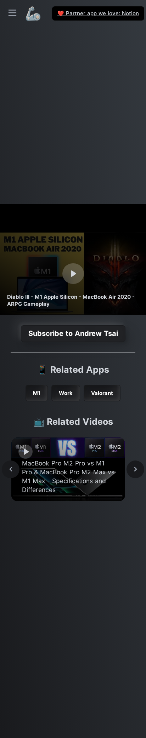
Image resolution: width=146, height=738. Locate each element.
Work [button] (66, 393)
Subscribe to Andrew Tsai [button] (73, 333)
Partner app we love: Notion (98, 13)
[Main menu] (12, 13)
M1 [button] (36, 393)
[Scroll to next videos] (135, 469)
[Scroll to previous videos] (10, 469)
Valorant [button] (102, 393)
